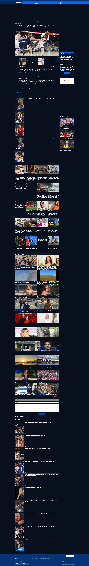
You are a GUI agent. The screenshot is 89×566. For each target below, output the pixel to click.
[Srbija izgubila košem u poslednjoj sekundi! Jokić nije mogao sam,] (19, 480)
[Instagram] (69, 556)
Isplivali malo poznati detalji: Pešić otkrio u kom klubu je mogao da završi (41, 513)
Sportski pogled (49, 2)
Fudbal (33, 2)
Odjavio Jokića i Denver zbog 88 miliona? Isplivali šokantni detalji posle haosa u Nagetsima (41, 527)
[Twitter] (71, 556)
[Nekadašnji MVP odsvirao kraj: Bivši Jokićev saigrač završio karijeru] (19, 104)
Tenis (40, 2)
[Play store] (18, 564)
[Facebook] (67, 556)
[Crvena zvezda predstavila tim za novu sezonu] (19, 493)
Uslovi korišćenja (61, 561)
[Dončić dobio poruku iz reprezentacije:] (19, 545)
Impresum (72, 561)
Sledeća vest (51, 66)
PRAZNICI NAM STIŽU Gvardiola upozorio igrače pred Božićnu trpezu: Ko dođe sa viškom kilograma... (66, 127)
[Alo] (16, 0)
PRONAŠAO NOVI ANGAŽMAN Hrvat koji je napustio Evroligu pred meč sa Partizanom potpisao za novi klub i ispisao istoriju (50, 60)
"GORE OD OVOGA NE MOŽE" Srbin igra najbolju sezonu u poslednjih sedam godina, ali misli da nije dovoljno (66, 149)
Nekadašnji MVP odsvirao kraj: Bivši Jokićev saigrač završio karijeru (40, 98)
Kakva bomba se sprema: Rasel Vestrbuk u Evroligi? (36, 111)
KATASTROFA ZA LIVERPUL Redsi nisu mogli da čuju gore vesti (66, 139)
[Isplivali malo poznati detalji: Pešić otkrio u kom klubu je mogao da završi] (19, 519)
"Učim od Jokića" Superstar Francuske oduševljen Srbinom (37, 448)
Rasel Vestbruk (18, 92)
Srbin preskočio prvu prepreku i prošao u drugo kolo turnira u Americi (67, 67)
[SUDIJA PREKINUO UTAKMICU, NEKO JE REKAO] (22, 61)
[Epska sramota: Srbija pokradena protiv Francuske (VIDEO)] (19, 428)
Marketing (67, 561)
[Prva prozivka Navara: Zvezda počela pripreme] (19, 441)
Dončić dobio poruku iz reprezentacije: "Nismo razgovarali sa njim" (40, 539)
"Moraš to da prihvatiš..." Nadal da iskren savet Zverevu (66, 57)
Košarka (36, 2)
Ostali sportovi (56, 2)
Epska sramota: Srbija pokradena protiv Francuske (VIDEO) (38, 422)
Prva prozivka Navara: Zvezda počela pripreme (35, 435)
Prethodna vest (22, 66)
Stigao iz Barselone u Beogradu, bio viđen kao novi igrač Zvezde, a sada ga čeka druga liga (66, 60)
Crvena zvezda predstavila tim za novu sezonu (35, 487)
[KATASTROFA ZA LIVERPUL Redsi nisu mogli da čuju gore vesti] (67, 133)
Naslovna (24, 2)
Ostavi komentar (42, 413)
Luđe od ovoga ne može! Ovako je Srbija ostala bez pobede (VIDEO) (39, 461)
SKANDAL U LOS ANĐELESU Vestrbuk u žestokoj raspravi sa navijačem (40, 138)
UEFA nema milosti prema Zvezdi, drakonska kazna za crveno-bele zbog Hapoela (66, 64)
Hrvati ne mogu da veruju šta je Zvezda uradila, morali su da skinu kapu (67, 70)
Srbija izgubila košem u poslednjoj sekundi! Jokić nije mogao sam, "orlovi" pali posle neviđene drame (41, 475)
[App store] (25, 564)
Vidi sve (66, 73)
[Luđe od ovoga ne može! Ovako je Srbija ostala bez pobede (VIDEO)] (19, 467)
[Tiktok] (73, 556)
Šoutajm (43, 2)
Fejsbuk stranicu (38, 88)
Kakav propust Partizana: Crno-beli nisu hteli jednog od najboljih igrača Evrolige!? (41, 501)
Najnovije (29, 2)
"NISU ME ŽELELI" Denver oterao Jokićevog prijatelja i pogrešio (39, 151)
